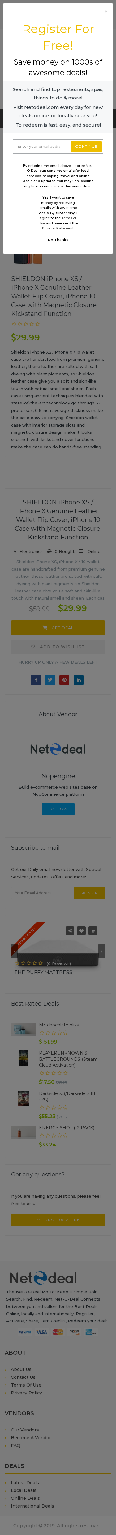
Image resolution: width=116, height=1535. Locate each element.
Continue (86, 146)
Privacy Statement (58, 228)
